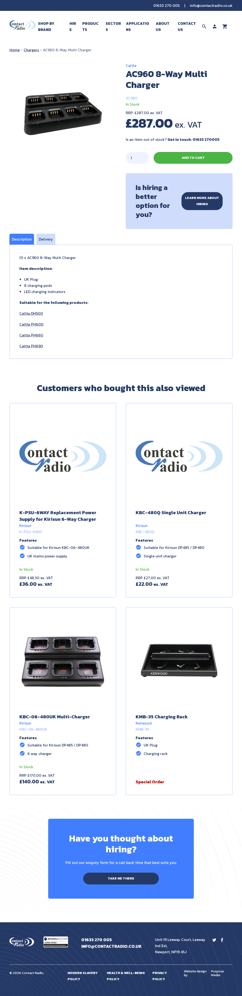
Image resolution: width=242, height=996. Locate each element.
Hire (72, 26)
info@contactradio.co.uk (211, 5)
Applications (137, 26)
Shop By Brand (46, 26)
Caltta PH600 (31, 324)
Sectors (113, 26)
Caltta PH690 (31, 346)
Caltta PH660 (31, 335)
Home (14, 50)
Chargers (31, 50)
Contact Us (187, 26)
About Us (162, 26)
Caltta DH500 (31, 313)
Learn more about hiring (202, 201)
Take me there (121, 878)
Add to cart (193, 157)
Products (90, 26)
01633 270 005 (166, 5)
